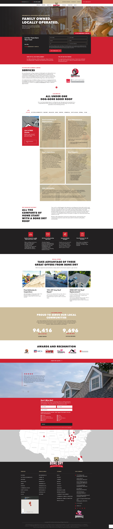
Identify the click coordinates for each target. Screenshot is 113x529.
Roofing (43, 415)
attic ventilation (81, 190)
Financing (59, 487)
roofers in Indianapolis (40, 82)
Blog (58, 475)
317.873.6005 (79, 503)
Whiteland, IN (42, 490)
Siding (59, 415)
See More (41, 494)
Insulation (44, 419)
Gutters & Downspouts (26, 477)
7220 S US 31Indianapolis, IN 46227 (82, 479)
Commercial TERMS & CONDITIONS (65, 496)
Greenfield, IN (42, 483)
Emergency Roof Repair (76, 175)
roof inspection (46, 154)
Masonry (43, 420)
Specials (59, 483)
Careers (79, 1)
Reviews (59, 481)
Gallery (59, 477)
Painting (60, 416)
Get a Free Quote (87, 1)
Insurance (73, 1)
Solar (59, 420)
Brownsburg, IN (42, 475)
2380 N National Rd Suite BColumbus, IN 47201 (83, 496)
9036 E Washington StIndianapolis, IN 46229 (82, 482)
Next (28, 391)
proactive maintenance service (79, 125)
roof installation (55, 123)
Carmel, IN (41, 477)
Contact (59, 485)
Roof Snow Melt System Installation (79, 142)
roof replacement (46, 124)
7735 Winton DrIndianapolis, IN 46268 (82, 476)
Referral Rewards (66, 1)
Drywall (59, 419)
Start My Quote (29, 141)
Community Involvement (63, 494)
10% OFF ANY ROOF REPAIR (64, 56)
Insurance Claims (61, 490)
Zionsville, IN (42, 492)
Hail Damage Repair (75, 176)
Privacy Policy (72, 47)
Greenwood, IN (42, 485)
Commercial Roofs (25, 487)
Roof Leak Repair (74, 178)
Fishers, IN (41, 479)
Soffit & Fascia (24, 490)
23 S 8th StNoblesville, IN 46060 (82, 489)
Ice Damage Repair (75, 177)
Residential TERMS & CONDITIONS (64, 498)
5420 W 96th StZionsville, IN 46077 (81, 492)
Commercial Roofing (46, 416)
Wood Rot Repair (75, 179)
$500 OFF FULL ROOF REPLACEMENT (35, 56)
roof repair (70, 155)
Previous (23, 391)
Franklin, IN (41, 481)
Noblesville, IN (42, 487)
